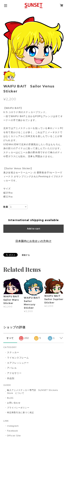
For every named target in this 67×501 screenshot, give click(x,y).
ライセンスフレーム (18, 357)
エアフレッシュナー (18, 362)
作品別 (10, 378)
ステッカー (13, 352)
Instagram (13, 426)
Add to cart (33, 228)
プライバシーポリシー (18, 407)
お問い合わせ (13, 402)
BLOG (10, 398)
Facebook (12, 430)
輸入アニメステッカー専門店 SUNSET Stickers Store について (32, 391)
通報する (26, 255)
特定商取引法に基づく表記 (20, 412)
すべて (10, 338)
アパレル (12, 367)
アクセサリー (14, 373)
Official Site (13, 435)
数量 (5, 207)
